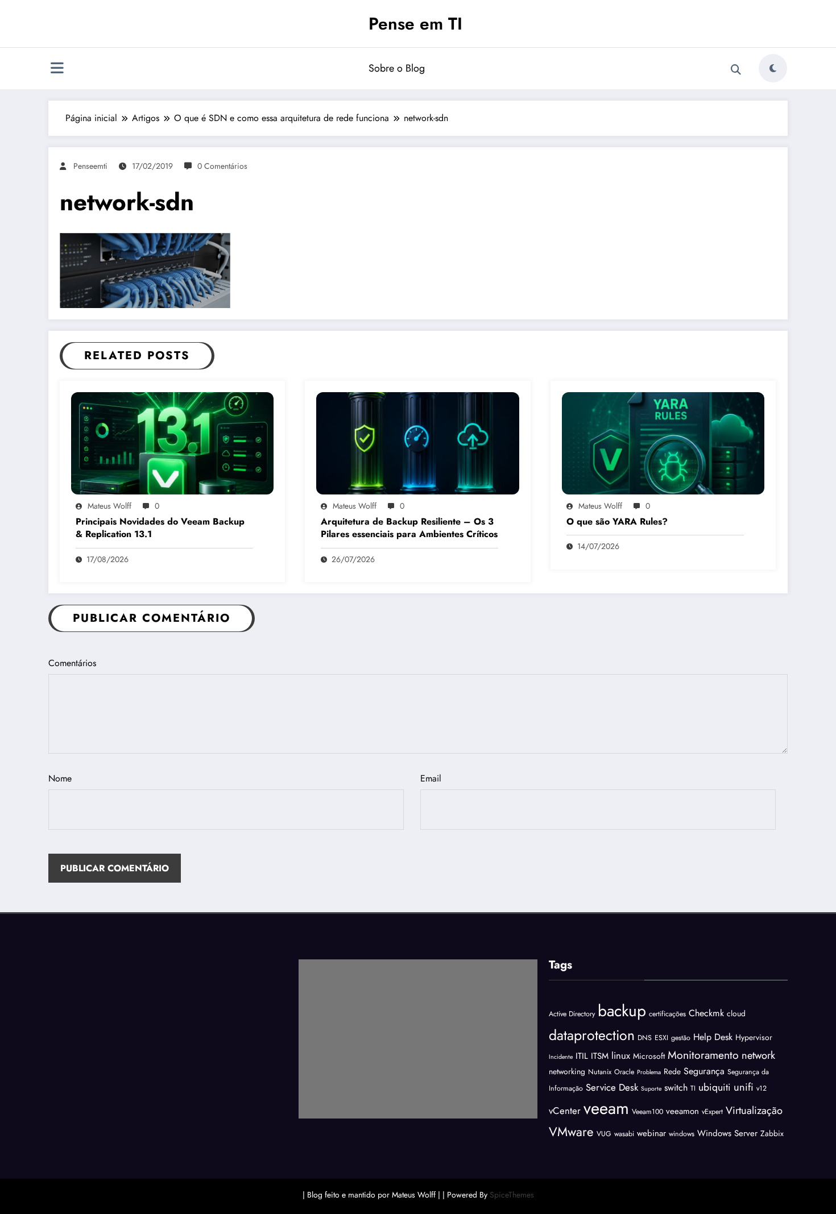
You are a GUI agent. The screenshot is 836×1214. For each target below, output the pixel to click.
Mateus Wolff (109, 506)
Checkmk (706, 1013)
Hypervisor (753, 1037)
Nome (60, 778)
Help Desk (712, 1036)
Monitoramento (703, 1055)
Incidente (561, 1057)
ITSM (600, 1056)
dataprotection (592, 1035)
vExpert (712, 1112)
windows (681, 1134)
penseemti (90, 166)
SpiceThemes (512, 1194)
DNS (645, 1038)
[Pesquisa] (736, 70)
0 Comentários (222, 166)
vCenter (565, 1110)
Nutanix (599, 1072)
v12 (761, 1088)
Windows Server (727, 1133)
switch (676, 1087)
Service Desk (612, 1087)
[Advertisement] (418, 1039)
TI (693, 1088)
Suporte (651, 1088)
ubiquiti (714, 1087)
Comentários (72, 663)
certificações (667, 1014)
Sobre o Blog (397, 68)
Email (430, 778)
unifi (744, 1087)
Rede (672, 1071)
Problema (649, 1072)
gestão (680, 1038)
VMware (571, 1131)
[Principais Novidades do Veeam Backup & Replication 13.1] (172, 442)
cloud (736, 1013)
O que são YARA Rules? (617, 521)
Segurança (704, 1071)
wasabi (624, 1134)
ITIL (582, 1056)
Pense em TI (415, 23)
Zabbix (772, 1133)
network (758, 1055)
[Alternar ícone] (56, 69)
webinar (651, 1133)
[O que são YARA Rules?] (663, 442)
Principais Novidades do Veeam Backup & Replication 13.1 (160, 528)
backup (622, 1010)
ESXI (661, 1038)
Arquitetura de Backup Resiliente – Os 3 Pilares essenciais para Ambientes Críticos (409, 528)
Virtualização (754, 1110)
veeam (606, 1108)
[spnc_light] (773, 68)
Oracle (624, 1072)
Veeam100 (647, 1112)
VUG (604, 1134)
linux (620, 1055)
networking (567, 1071)
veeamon (682, 1111)
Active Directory (572, 1014)
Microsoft (649, 1056)
